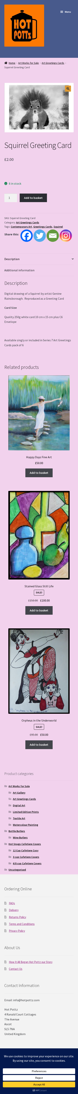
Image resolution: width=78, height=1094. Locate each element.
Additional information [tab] (19, 270)
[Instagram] (66, 235)
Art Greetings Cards (53, 63)
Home (12, 63)
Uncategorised (17, 869)
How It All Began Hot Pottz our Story (30, 962)
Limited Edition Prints (26, 812)
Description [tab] (12, 259)
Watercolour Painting (25, 824)
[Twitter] (40, 235)
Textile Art (19, 818)
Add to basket (33, 198)
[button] (68, 89)
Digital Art (19, 805)
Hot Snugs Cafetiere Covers (25, 844)
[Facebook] (26, 235)
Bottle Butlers (17, 831)
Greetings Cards (42, 226)
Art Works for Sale (28, 63)
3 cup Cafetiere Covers (26, 857)
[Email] (53, 235)
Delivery (14, 910)
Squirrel (58, 226)
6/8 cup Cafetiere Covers (27, 863)
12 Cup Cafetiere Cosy (25, 850)
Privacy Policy (17, 931)
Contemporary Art (21, 226)
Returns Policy (17, 917)
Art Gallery (19, 792)
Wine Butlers (20, 837)
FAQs (12, 903)
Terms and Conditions (22, 924)
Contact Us (15, 969)
